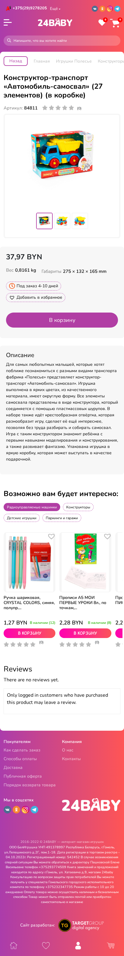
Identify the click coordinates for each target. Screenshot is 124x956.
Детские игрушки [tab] (21, 518)
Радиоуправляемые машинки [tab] (32, 507)
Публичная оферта (23, 776)
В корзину (62, 320)
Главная (42, 61)
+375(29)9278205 (30, 8)
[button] (35, 297)
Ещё (54, 8)
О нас (67, 750)
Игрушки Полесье (74, 61)
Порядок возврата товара (30, 785)
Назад (15, 61)
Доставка (13, 768)
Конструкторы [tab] (78, 507)
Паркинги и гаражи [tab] (62, 518)
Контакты (71, 759)
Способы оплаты (20, 759)
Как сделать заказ (22, 750)
